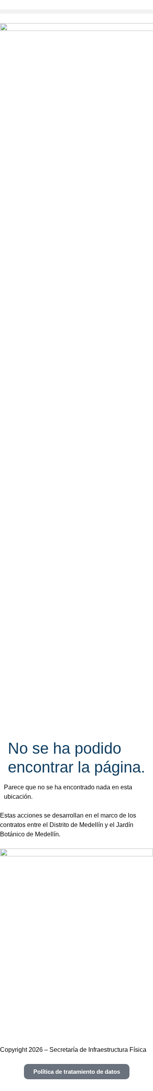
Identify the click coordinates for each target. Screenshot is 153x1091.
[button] (76, 11)
